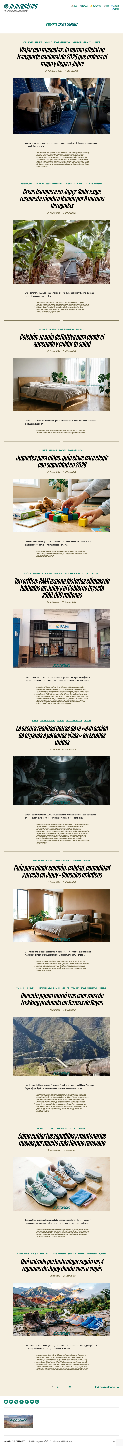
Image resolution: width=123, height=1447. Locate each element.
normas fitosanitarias (61, 307)
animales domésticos (42, 153)
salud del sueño (67, 433)
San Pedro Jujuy (79, 309)
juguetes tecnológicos (75, 553)
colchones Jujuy (41, 966)
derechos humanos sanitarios (74, 827)
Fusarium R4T (76, 305)
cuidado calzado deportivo (59, 1229)
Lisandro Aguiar (82, 157)
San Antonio (49, 1367)
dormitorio (63, 966)
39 (69, 1386)
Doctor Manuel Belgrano (49, 988)
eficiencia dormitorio (72, 966)
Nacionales (28, 42)
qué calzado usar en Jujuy (68, 1364)
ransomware (79, 699)
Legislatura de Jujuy (53, 157)
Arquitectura (38, 860)
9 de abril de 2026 (70, 1150)
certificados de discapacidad (75, 687)
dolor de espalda (47, 433)
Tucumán (44, 703)
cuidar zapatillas (73, 1229)
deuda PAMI (77, 689)
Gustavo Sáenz (84, 305)
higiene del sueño (58, 433)
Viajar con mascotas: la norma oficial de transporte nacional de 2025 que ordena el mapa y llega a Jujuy (61, 56)
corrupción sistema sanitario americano (53, 827)
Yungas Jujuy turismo (72, 1109)
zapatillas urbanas (82, 1369)
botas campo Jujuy (41, 1355)
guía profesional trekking (49, 1099)
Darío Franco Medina (56, 71)
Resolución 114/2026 (58, 309)
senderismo (49, 1106)
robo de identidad (54, 701)
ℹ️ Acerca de (83, 6)
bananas (57, 302)
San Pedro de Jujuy (59, 1367)
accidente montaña (59, 1095)
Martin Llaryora (80, 696)
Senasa (82, 162)
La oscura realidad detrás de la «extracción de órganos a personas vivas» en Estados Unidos (61, 735)
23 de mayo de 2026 (70, 602)
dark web (61, 689)
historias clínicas (79, 692)
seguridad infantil (48, 556)
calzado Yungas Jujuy (42, 1362)
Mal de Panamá (47, 307)
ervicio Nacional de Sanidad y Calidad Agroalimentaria (58, 155)
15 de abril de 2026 (70, 882)
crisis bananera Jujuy (48, 305)
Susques (80, 1367)
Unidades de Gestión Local (63, 703)
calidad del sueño (41, 430)
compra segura (56, 551)
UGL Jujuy (53, 703)
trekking (46, 1369)
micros (79, 159)
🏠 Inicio (74, 6)
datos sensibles (68, 689)
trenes (87, 164)
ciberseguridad (40, 689)
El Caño (69, 1097)
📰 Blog (106, 6)
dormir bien (55, 966)
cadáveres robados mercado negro (63, 824)
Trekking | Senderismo (26, 988)
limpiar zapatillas (73, 1232)
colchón (49, 430)
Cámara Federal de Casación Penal (46, 687)
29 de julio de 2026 (72, 71)
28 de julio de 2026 (70, 213)
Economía (39, 155)
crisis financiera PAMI (52, 689)
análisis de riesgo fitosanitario (45, 302)
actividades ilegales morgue (44, 824)
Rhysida (46, 701)
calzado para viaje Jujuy (52, 1357)
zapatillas (72, 1234)
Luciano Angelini (41, 159)
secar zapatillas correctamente (59, 1234)
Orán (81, 307)
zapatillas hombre (60, 1369)
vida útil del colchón (79, 433)
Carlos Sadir (63, 302)
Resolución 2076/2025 (60, 162)
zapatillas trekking (71, 1369)
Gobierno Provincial (55, 184)
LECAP (47, 694)
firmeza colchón (46, 968)
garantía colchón (56, 968)
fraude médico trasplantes (76, 831)
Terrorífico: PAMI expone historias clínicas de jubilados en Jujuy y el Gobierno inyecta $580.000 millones (61, 588)
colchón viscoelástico (76, 964)
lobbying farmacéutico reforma (69, 833)
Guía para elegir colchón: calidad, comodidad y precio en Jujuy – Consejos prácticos (61, 870)
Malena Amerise (58, 159)
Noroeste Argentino (73, 307)
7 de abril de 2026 (70, 1276)
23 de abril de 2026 (70, 749)
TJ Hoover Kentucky (77, 840)
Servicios (80, 329)
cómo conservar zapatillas (44, 1229)
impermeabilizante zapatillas (44, 1232)
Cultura (62, 450)
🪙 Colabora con (95, 6)
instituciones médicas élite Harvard (49, 833)
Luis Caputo (49, 159)
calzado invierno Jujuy (79, 1355)
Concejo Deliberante (82, 153)
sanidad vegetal (41, 312)
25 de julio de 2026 (70, 351)
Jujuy (45, 157)
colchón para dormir (63, 964)
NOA (53, 307)
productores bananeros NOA (44, 309)
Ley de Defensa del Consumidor (68, 157)
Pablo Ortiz (61, 1102)
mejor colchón (78, 968)
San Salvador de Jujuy (81, 42)
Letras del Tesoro (54, 694)
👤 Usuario (115, 9)
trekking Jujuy (78, 1106)
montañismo (40, 1102)
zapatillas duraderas (81, 1234)
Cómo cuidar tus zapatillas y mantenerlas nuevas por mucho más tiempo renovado (61, 1139)
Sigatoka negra (55, 312)
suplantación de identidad (67, 701)
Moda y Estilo (43, 1128)
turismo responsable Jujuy (53, 1109)
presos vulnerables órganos (67, 838)
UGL (49, 703)
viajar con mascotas (42, 166)
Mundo (35, 720)
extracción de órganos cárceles (45, 829)
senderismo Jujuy (58, 1106)
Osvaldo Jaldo (50, 699)
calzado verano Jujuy (80, 1360)
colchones (86, 964)
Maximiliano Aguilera (79, 1099)
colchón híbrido (80, 430)
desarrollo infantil (80, 551)
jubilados (39, 694)
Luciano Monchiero (70, 696)
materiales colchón (67, 968)
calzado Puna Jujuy (64, 1357)
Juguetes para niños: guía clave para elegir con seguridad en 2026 (61, 460)
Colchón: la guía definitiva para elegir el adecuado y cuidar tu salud (61, 339)
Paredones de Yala (69, 1102)
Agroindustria (27, 184)
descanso (39, 433)
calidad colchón (41, 961)
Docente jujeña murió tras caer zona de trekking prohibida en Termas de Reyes (61, 998)
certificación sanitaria (74, 302)
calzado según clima (68, 1360)
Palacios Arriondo (60, 699)
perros (44, 162)
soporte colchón (46, 970)
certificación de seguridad (43, 551)
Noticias (38, 42)
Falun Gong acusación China (59, 831)
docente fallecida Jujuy (59, 1097)
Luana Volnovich (59, 696)
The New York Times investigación (61, 840)
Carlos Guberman (61, 687)
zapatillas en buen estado (43, 1236)
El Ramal (58, 1362)
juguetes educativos (51, 553)
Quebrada (79, 1364)
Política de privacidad (38, 1441)
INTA (37, 307)
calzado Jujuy (40, 1357)
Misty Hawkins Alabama (62, 836)
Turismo (102, 1254)
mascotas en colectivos (70, 159)
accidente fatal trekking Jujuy (44, 1095)
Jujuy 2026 (60, 1099)
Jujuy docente (68, 1099)
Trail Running (40, 1369)
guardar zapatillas (83, 1229)
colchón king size (80, 961)
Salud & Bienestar (62, 42)
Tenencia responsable (45, 164)
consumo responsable (67, 551)
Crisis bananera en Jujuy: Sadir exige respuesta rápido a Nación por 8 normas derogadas (61, 198)
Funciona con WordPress (61, 1441)
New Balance (46, 1234)
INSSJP (86, 692)
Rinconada (85, 1364)
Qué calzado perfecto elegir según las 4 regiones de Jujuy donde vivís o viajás (61, 1264)
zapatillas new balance (58, 1236)
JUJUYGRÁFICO (19, 1441)
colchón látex (40, 964)
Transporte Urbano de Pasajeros (75, 164)
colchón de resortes (69, 430)
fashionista (64, 1362)
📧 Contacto (115, 6)
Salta (66, 309)
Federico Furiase (47, 692)
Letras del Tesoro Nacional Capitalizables (71, 694)
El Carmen (74, 1097)
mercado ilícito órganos (48, 836)
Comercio (53, 450)
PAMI (67, 699)
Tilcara (85, 1367)
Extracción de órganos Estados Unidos (65, 829)
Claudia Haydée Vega (46, 1097)
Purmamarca (56, 1364)
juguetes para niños (63, 553)
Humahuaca (71, 1362)
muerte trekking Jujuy (50, 1102)
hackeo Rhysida (68, 692)
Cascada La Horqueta (72, 1095)
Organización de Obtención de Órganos (47, 838)
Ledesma (78, 1362)
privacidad (72, 699)
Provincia (48, 42)
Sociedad (96, 42)
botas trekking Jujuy (54, 1355)
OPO (85, 836)
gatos (76, 155)
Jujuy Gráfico (56, 213)
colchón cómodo (51, 961)
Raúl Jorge (50, 162)
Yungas (64, 1109)
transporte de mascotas (59, 164)
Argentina (52, 153)
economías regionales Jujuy (63, 305)
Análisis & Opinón (47, 720)
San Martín (71, 309)
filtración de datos (58, 692)
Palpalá (50, 1364)
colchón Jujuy (70, 961)
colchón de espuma (57, 430)
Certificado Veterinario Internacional (65, 153)
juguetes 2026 (40, 553)
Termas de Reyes (68, 1106)
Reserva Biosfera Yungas (52, 1104)
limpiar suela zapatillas (60, 1232)
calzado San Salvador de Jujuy (52, 1360)
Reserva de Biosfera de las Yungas (70, 1104)
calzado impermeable (66, 1355)
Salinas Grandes (41, 1367)
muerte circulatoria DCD (76, 836)
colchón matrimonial (51, 964)
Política (27, 573)
